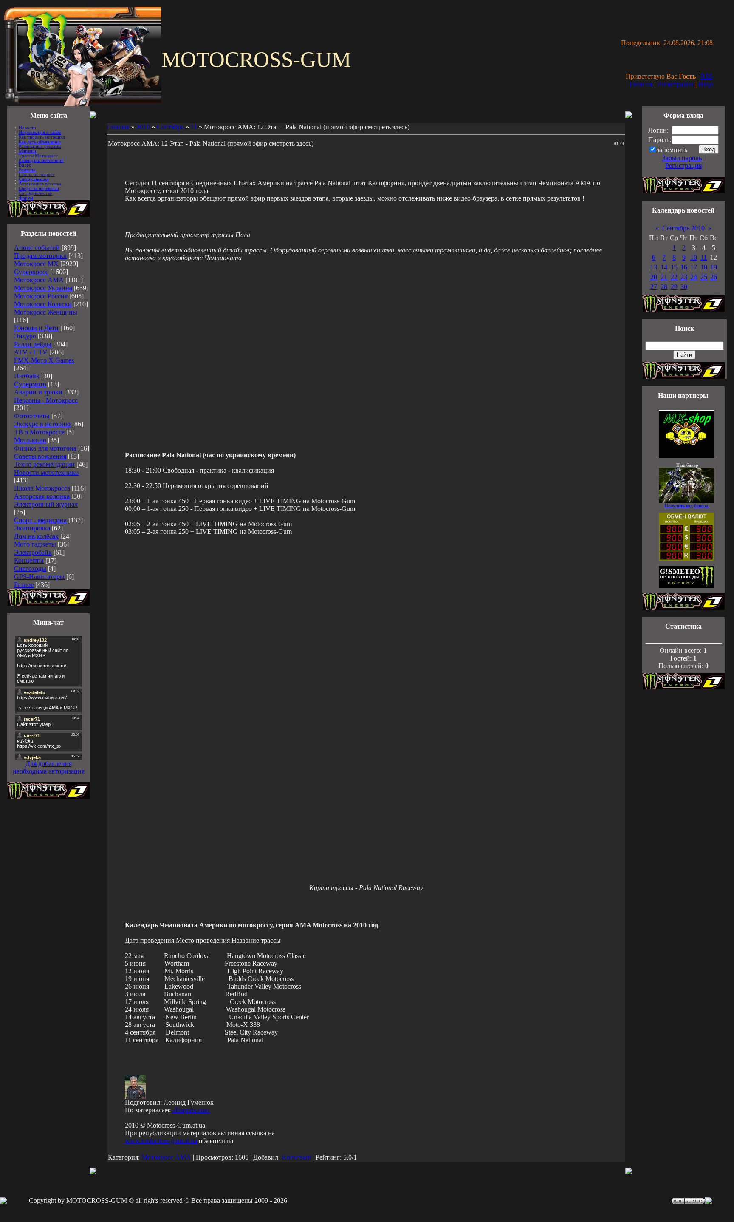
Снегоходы (30, 568)
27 (653, 286)
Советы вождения (40, 456)
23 (683, 277)
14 (664, 267)
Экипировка (32, 528)
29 (674, 286)
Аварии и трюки (38, 392)
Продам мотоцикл (40, 255)
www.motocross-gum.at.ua (161, 1140)
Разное (24, 584)
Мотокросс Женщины (45, 312)
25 (703, 277)
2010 (143, 126)
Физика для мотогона (45, 448)
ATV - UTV (31, 352)
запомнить (672, 149)
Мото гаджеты (35, 544)
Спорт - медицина (40, 520)
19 (713, 267)
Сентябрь (170, 126)
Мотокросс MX (36, 263)
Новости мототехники (46, 472)
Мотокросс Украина (43, 288)
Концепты (29, 560)
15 (674, 267)
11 (194, 126)
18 (703, 267)
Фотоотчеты (32, 416)
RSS (706, 76)
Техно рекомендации (44, 464)
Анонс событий (37, 247)
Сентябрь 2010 (683, 228)
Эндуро (25, 336)
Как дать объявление (40, 141)
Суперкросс (31, 271)
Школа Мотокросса (42, 488)
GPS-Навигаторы (39, 576)
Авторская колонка (42, 496)
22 (674, 277)
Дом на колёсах (36, 536)
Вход (705, 84)
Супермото (30, 384)
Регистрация (675, 84)
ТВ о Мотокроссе (39, 432)
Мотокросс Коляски (43, 304)
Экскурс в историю (42, 424)
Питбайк (27, 376)
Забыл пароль (682, 158)
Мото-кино (30, 440)
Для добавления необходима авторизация (49, 767)
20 (653, 277)
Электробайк (33, 552)
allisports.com (190, 1110)
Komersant (296, 1157)
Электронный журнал (46, 504)
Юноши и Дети (36, 328)
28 (664, 286)
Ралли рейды (32, 344)
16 (683, 267)
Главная (641, 84)
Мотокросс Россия (41, 296)
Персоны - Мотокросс (46, 400)
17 (693, 267)
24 (693, 277)
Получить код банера (687, 505)
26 (713, 277)
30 (683, 286)
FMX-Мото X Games (44, 360)
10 (693, 257)
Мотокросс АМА (39, 280)
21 (664, 277)
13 (653, 267)
